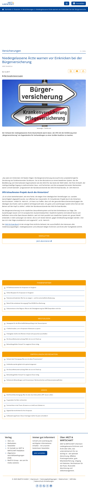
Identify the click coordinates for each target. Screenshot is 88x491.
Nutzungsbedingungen (48, 479)
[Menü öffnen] (66, 3)
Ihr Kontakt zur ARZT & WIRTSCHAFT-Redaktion (16, 449)
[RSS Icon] (44, 485)
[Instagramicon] (40, 485)
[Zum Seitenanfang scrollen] (84, 487)
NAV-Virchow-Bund (12, 224)
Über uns (11, 441)
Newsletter (11, 446)
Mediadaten (12, 443)
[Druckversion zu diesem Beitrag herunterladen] (70, 71)
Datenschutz (63, 479)
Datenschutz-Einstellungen (44, 481)
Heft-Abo (73, 479)
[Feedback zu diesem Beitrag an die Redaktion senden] (83, 71)
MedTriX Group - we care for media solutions (18, 461)
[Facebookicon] (37, 485)
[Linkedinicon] (51, 485)
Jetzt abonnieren (43, 241)
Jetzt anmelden (39, 453)
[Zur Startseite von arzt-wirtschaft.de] (8, 3)
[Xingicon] (47, 485)
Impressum (34, 479)
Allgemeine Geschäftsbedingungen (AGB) (16, 455)
